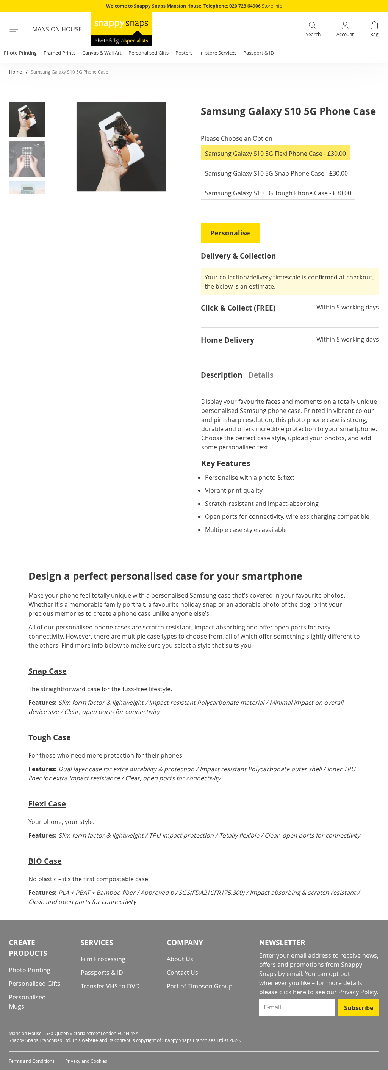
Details (261, 375)
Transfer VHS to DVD (110, 986)
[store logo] (121, 29)
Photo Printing (29, 970)
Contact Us (182, 972)
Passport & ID (258, 52)
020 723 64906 (245, 6)
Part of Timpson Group (200, 986)
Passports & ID (102, 972)
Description (221, 375)
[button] (30, 121)
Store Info (272, 6)
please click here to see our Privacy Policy (318, 992)
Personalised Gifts (35, 983)
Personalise (230, 233)
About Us (180, 959)
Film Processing (103, 959)
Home (15, 72)
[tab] (221, 374)
